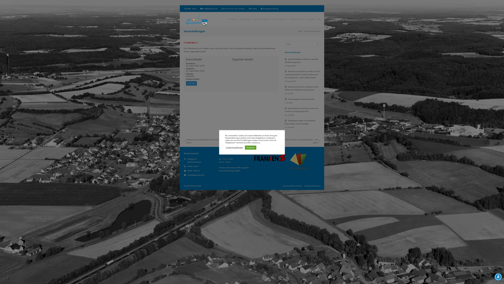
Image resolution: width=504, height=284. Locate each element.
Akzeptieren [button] (250, 147)
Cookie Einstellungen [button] (234, 147)
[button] (319, 19)
